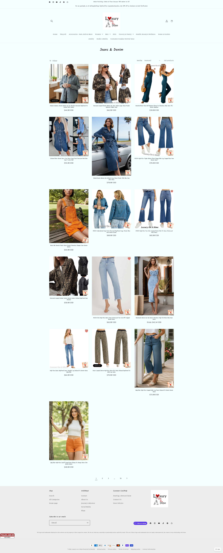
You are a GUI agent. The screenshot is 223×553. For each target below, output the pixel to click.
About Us (84, 499)
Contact (84, 496)
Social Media (86, 507)
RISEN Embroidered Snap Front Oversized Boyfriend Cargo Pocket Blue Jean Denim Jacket (111, 231)
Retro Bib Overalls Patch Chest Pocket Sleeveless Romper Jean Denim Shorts (68, 246)
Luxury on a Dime (77, 549)
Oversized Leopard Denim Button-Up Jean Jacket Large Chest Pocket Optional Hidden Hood (111, 106)
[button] (51, 21)
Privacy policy (112, 549)
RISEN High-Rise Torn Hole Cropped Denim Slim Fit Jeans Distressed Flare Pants (154, 231)
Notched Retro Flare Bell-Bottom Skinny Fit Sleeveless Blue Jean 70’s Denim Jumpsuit (154, 106)
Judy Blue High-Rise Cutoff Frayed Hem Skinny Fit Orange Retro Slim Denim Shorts (68, 463)
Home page (53, 503)
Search (51, 496)
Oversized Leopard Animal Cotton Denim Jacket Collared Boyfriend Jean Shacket (69, 299)
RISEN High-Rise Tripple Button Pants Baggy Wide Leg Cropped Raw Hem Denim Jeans (154, 159)
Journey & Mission (88, 503)
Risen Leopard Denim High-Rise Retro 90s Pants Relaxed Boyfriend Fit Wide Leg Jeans (111, 371)
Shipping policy (135, 549)
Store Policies (118, 503)
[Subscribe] (87, 522)
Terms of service (124, 549)
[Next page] (126, 478)
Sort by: (139, 60)
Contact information (149, 549)
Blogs (83, 510)
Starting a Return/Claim (122, 496)
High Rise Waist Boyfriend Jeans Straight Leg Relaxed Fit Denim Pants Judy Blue (69, 371)
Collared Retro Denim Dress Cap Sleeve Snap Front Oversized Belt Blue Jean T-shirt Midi (69, 159)
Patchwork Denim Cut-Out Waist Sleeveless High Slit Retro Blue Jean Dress (154, 318)
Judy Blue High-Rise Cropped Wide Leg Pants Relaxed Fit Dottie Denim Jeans (154, 391)
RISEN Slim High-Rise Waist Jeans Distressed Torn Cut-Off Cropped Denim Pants (111, 318)
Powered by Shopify (89, 549)
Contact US (117, 499)
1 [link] (96, 478)
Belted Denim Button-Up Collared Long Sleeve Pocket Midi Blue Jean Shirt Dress (111, 179)
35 (121, 478)
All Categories (54, 499)
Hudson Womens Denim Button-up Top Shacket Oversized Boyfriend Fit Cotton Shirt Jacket (69, 106)
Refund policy (101, 549)
